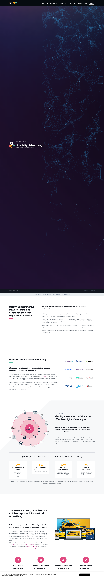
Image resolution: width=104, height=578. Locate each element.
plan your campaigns (28, 544)
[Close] (101, 575)
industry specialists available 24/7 (39, 548)
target (13, 544)
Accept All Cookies (84, 575)
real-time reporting (32, 546)
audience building (45, 386)
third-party (44, 376)
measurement (13, 548)
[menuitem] (45, 3)
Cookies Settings (74, 575)
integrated (27, 535)
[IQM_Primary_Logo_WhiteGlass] (13, 3)
